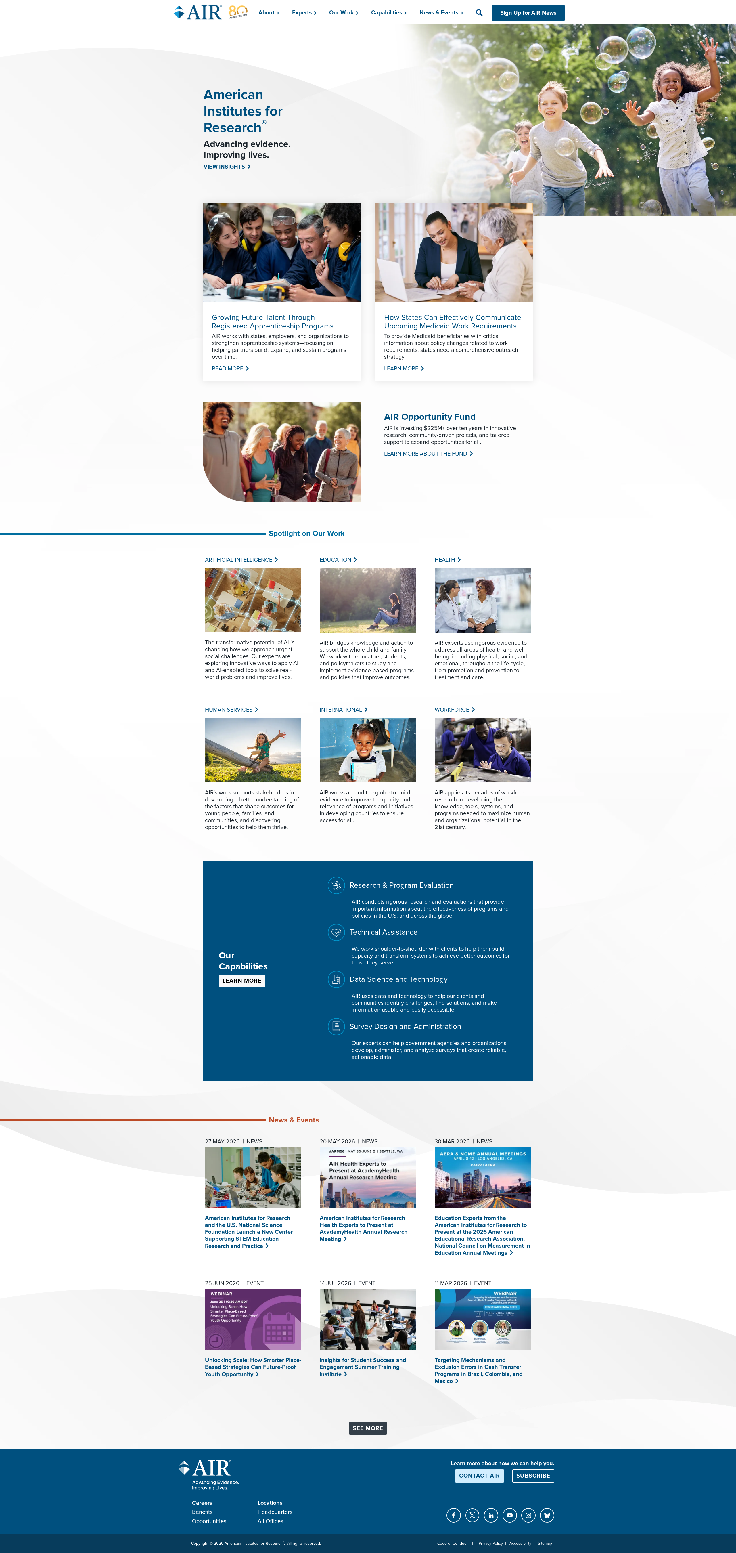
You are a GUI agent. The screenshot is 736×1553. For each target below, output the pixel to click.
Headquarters (275, 1512)
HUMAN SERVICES (228, 709)
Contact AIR (479, 1475)
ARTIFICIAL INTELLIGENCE (238, 560)
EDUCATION (335, 560)
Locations (270, 1502)
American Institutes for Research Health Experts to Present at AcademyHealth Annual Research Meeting (364, 1229)
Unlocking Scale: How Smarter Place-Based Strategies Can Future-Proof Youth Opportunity (253, 1367)
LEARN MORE (400, 368)
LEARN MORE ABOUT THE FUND (425, 453)
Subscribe (533, 1475)
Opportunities (209, 1521)
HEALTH (444, 560)
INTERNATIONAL (340, 709)
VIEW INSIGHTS (224, 166)
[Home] (210, 12)
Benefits (202, 1512)
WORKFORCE (451, 709)
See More (368, 1428)
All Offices (270, 1521)
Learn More (242, 980)
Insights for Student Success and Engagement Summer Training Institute (363, 1367)
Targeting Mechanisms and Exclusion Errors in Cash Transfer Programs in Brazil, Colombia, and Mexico (479, 1371)
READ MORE (227, 368)
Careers (202, 1502)
